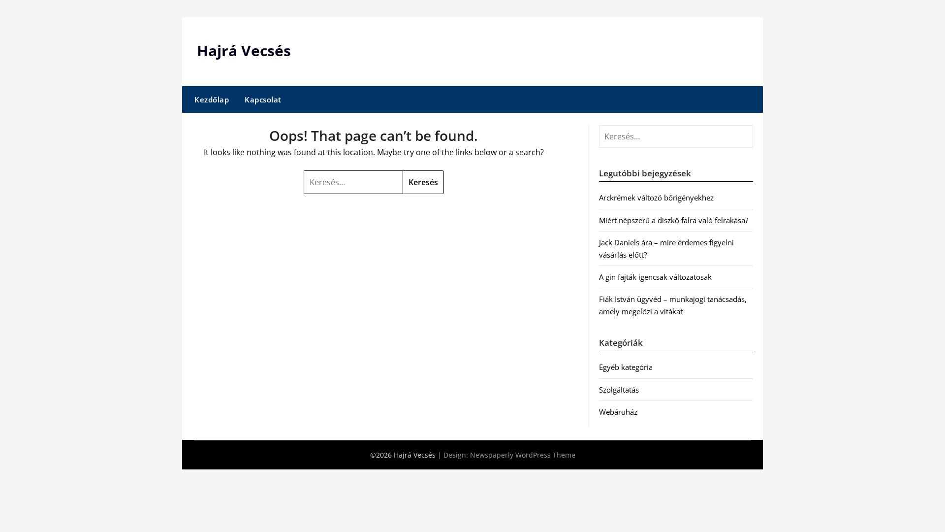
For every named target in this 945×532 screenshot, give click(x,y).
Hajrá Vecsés (244, 50)
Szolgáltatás (619, 390)
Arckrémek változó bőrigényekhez (656, 197)
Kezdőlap (211, 99)
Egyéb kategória (626, 367)
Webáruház (618, 412)
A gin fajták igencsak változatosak (655, 277)
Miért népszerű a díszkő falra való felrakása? (673, 220)
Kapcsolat (263, 99)
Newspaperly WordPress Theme (522, 455)
